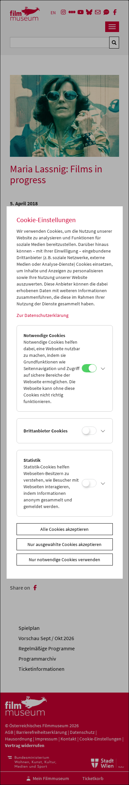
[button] (103, 368)
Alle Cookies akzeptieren (64, 529)
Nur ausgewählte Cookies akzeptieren (64, 544)
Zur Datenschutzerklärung (42, 315)
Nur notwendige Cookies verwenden (64, 560)
